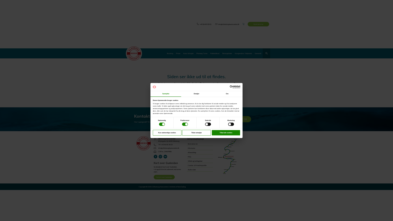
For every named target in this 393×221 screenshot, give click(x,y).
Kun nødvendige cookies (167, 133)
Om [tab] (227, 94)
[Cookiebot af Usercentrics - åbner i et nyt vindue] (231, 87)
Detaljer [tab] (196, 94)
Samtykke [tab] (165, 94)
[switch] (185, 124)
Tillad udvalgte (196, 133)
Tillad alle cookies (226, 133)
